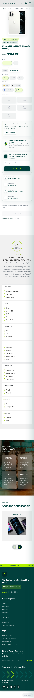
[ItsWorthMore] (9, 3)
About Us (5, 622)
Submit (29, 660)
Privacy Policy (7, 635)
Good (24, 107)
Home (4, 8)
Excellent (24, 100)
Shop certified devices (11, 587)
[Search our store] (22, 3)
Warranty (5, 606)
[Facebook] (18, 687)
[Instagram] (7, 687)
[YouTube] (4, 687)
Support (5, 603)
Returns (5, 609)
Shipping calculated (7, 218)
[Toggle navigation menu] (30, 3)
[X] (14, 687)
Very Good (9, 107)
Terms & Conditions (9, 638)
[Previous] (14, 547)
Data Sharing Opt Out (9, 644)
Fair (9, 115)
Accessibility (6, 641)
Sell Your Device (8, 625)
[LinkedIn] (11, 687)
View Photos (11, 132)
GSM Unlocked (14, 70)
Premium (9, 100)
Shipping (5, 613)
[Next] (20, 547)
